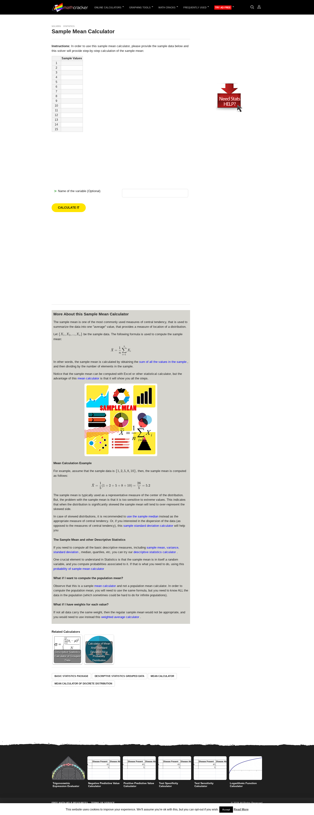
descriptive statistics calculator (155, 552)
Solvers (56, 26)
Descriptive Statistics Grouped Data (119, 676)
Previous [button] (49, 768)
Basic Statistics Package (71, 676)
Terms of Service (103, 803)
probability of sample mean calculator (78, 569)
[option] (68, 772)
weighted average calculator (120, 617)
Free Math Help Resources (70, 803)
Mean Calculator (162, 676)
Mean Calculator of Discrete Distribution (83, 683)
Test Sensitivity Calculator (204, 785)
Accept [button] (226, 809)
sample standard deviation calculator (148, 525)
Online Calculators (107, 7)
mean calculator (89, 378)
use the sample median (143, 516)
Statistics (69, 26)
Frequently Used (194, 7)
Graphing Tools (140, 7)
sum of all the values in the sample (163, 362)
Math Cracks (167, 7)
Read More (241, 809)
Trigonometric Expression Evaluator (66, 785)
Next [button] (265, 768)
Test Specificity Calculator (168, 785)
